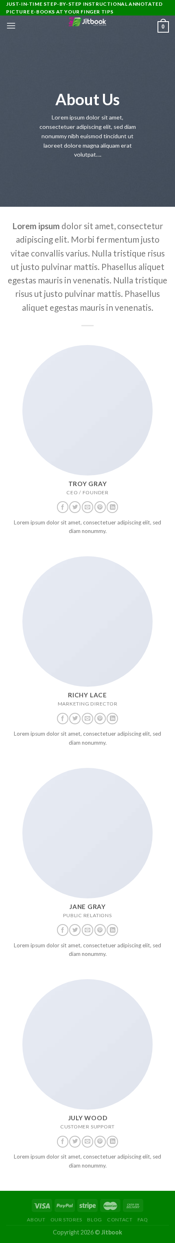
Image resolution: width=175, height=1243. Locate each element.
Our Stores (66, 1219)
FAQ (143, 1219)
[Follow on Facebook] (62, 507)
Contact (119, 1219)
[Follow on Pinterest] (100, 507)
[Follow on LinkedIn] (112, 507)
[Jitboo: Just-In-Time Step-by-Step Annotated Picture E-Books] (87, 21)
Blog (94, 1219)
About (36, 1219)
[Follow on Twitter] (75, 507)
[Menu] (11, 25)
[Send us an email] (87, 507)
